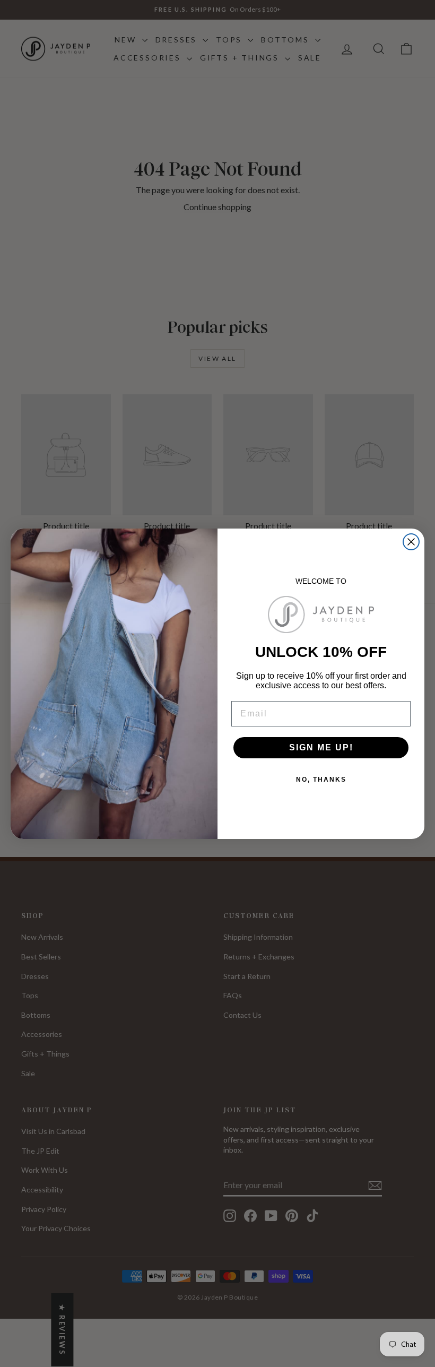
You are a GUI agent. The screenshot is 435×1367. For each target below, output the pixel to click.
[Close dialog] (411, 542)
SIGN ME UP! (321, 747)
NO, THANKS (321, 779)
